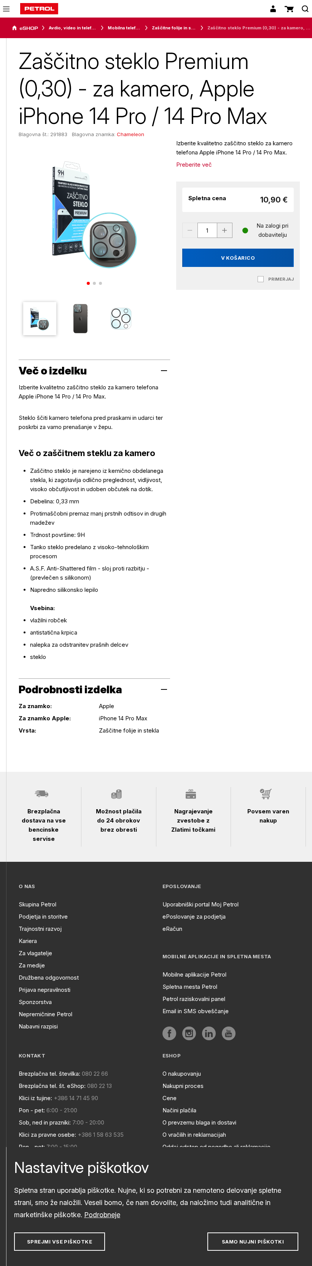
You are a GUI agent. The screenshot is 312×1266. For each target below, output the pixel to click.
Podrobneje (102, 1215)
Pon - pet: (32, 1110)
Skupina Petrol (37, 904)
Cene (169, 1098)
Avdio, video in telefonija (73, 28)
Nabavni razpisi (38, 1026)
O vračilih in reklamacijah (194, 1134)
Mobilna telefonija (124, 28)
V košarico (238, 258)
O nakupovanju (181, 1073)
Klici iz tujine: (35, 1098)
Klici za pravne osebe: (47, 1134)
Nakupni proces (183, 1085)
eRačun (172, 928)
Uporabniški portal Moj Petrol (200, 904)
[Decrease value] (189, 230)
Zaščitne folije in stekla (174, 28)
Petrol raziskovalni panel (193, 999)
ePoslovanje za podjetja (194, 916)
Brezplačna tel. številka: (49, 1073)
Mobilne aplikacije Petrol (194, 974)
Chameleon (130, 134)
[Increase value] (224, 230)
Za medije (32, 965)
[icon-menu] (6, 9)
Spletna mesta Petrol (189, 986)
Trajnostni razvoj (40, 928)
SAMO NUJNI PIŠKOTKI (253, 1242)
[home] (39, 8)
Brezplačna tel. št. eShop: (52, 1085)
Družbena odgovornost (49, 977)
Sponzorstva (35, 1002)
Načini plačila (179, 1110)
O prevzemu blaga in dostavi (199, 1122)
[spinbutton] (207, 230)
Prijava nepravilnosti (44, 989)
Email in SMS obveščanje (195, 1011)
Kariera (28, 941)
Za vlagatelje (35, 953)
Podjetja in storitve (43, 916)
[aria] (25, 28)
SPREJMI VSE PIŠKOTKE (59, 1242)
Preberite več (194, 164)
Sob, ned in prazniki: (45, 1122)
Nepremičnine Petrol (45, 1014)
